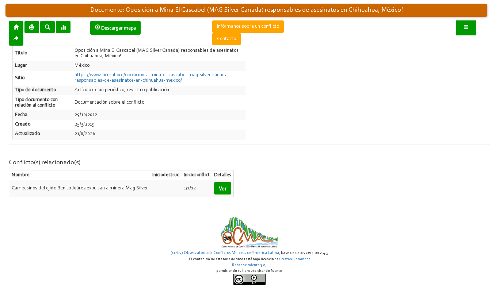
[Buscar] (47, 26)
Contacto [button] (226, 39)
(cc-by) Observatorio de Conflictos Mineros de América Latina (225, 253)
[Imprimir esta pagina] (31, 27)
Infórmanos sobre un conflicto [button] (248, 26)
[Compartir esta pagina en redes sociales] (16, 39)
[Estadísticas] (63, 26)
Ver (222, 188)
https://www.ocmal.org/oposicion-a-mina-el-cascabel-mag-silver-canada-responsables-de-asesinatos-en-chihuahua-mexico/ (152, 78)
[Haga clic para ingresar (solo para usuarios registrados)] (466, 27)
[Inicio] (16, 26)
